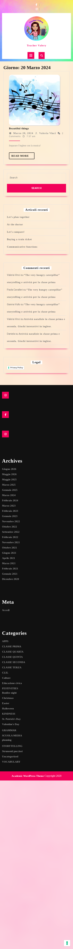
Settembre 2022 (11, 532)
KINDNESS (8, 713)
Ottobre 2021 (9, 547)
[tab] (30, 55)
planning (7, 740)
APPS (5, 641)
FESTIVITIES (10, 688)
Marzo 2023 (9, 505)
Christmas (8, 698)
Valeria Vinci (47, 133)
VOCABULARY (11, 761)
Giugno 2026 (9, 469)
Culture (6, 678)
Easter (5, 703)
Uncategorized (10, 756)
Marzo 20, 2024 (23, 133)
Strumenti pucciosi (12, 751)
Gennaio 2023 (9, 516)
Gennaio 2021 (9, 573)
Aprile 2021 (8, 558)
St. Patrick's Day (11, 719)
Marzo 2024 (9, 495)
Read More (22, 156)
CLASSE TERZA (11, 667)
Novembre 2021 (11, 542)
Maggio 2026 (9, 474)
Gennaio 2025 (9, 490)
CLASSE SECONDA (13, 662)
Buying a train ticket (19, 239)
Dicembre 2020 (10, 579)
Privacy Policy (16, 367)
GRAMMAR (9, 730)
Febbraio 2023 (10, 511)
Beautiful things (19, 128)
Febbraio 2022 (10, 537)
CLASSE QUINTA (12, 657)
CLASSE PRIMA (11, 646)
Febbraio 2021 (10, 568)
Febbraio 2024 (10, 500)
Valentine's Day (10, 724)
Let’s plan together (18, 217)
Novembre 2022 (11, 521)
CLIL (5, 672)
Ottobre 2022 (9, 526)
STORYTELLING (12, 746)
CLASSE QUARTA (12, 651)
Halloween (8, 708)
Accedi (6, 610)
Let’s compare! (16, 232)
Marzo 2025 (9, 484)
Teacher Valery (36, 45)
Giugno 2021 (9, 552)
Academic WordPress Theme (28, 776)
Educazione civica (12, 683)
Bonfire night (9, 692)
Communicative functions (22, 247)
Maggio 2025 (9, 479)
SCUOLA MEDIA (12, 735)
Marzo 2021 (9, 563)
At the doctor (15, 224)
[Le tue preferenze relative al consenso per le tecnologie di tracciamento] (67, 943)
